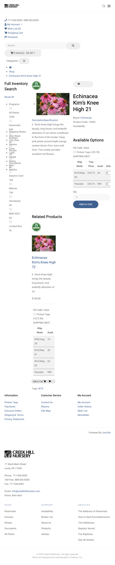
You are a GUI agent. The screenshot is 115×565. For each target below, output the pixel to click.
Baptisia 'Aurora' (86, 528)
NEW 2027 (14, 213)
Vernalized (14, 201)
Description (38, 120)
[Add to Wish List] (78, 84)
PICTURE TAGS (81, 148)
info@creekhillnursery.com (26, 491)
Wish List (82, 411)
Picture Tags (11, 402)
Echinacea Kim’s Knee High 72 (44, 262)
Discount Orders (13, 411)
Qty (75, 192)
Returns (45, 406)
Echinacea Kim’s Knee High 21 (25, 76)
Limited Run (15, 226)
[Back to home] (12, 6)
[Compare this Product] (88, 84)
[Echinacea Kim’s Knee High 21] (52, 104)
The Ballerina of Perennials (92, 511)
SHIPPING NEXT (81, 156)
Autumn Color (16, 176)
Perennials (14, 125)
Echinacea (86, 118)
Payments (9, 406)
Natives (13, 188)
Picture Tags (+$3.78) (88, 152)
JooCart (106, 432)
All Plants (14, 113)
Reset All (9, 97)
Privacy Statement (14, 419)
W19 (40, 388)
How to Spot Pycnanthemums (94, 517)
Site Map (46, 411)
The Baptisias (85, 534)
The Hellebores (86, 523)
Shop (12, 71)
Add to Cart (85, 204)
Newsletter (83, 415)
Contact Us (47, 402)
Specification (51, 120)
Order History (84, 406)
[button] (103, 6)
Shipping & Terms (14, 415)
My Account (84, 402)
